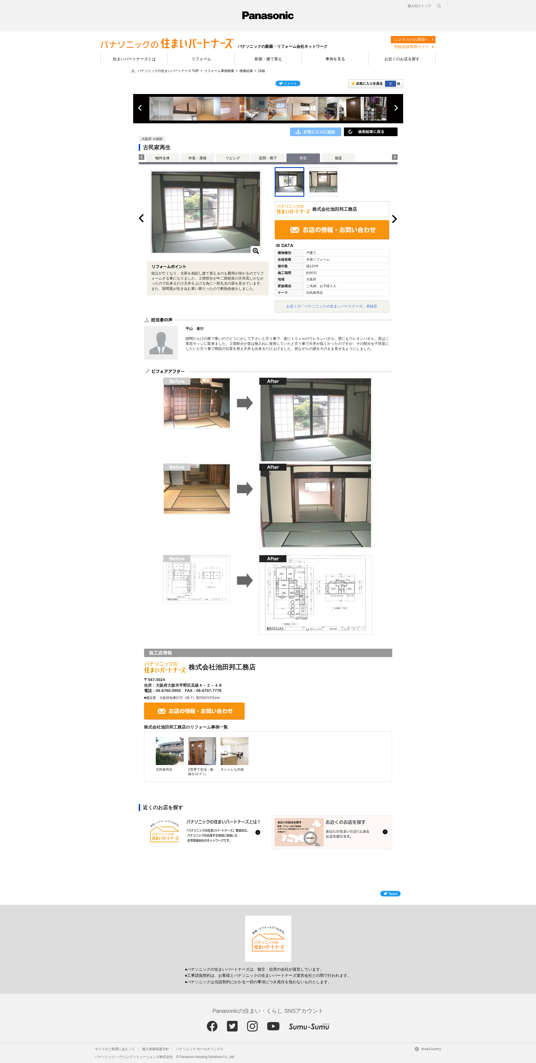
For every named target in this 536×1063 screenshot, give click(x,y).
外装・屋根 (197, 158)
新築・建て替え (268, 59)
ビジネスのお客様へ (411, 39)
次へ (395, 108)
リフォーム (201, 59)
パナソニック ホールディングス (200, 1049)
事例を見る (335, 59)
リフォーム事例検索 (219, 71)
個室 (338, 158)
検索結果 (246, 71)
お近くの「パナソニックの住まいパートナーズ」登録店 (331, 306)
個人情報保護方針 (155, 1049)
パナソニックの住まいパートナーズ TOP (168, 71)
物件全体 (162, 158)
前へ (140, 108)
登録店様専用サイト (411, 46)
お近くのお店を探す (402, 59)
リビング (233, 158)
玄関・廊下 (268, 158)
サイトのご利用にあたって (115, 1049)
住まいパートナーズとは (134, 59)
